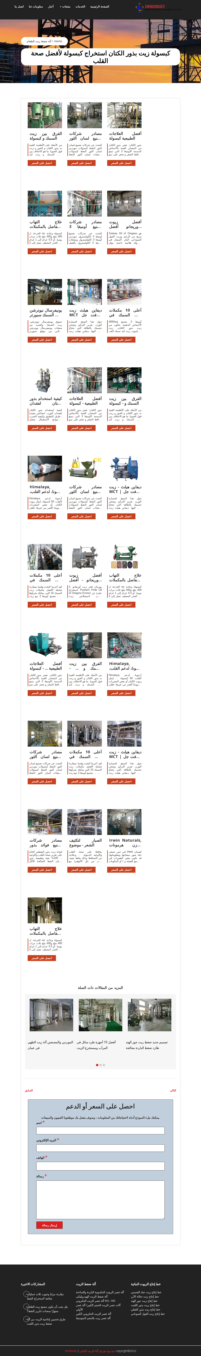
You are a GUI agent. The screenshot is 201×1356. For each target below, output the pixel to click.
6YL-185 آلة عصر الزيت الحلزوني (95, 1301)
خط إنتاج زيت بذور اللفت (145, 1305)
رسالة (41, 1176)
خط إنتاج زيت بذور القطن (145, 1309)
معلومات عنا (36, 6)
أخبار (51, 6)
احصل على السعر (42, 163)
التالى (173, 1090)
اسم (40, 1122)
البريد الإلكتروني (47, 1139)
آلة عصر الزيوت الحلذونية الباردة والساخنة (100, 1292)
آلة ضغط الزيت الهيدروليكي (92, 1296)
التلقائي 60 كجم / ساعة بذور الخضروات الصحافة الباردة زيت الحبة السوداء (97, 1048)
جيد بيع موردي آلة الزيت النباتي (97, 1351)
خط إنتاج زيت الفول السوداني (148, 1314)
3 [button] (104, 1065)
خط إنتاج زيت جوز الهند (144, 1301)
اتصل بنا (19, 6)
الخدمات (80, 6)
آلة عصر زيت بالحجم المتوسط (93, 1318)
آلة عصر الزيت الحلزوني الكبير (93, 1314)
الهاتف (41, 1157)
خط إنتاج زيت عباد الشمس (146, 1292)
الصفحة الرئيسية (99, 6)
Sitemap (71, 1351)
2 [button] (100, 1065)
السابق (29, 1090)
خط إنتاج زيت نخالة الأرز (145, 1296)
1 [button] (97, 1065)
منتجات (66, 6)
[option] (149, 1024)
